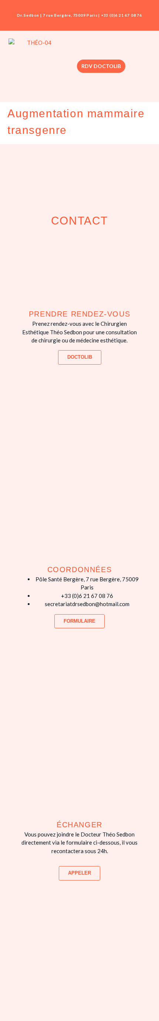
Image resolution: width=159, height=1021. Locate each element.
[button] (142, 66)
